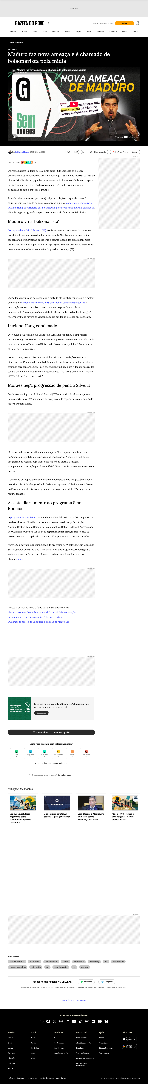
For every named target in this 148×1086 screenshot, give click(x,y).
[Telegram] (93, 1021)
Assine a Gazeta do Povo (85, 1058)
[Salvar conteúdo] (83, 152)
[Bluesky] (106, 1021)
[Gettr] (100, 1021)
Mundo (124, 31)
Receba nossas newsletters (81, 1064)
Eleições (78, 31)
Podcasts (11, 1063)
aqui (20, 559)
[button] (51, 776)
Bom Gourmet (59, 1043)
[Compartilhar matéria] (76, 152)
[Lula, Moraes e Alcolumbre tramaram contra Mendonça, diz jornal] (91, 803)
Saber (45, 31)
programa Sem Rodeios (22, 517)
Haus (55, 1038)
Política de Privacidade (16, 1078)
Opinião (33, 1043)
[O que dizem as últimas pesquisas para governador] (57, 803)
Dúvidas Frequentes (106, 1048)
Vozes (35, 31)
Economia (100, 31)
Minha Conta (103, 1043)
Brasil (10, 1043)
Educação (11, 1058)
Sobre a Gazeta (81, 1038)
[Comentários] (68, 152)
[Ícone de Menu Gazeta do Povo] (10, 23)
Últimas (24, 31)
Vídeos (135, 31)
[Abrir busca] (49, 23)
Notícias (13, 31)
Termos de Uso (32, 1078)
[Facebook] (48, 1021)
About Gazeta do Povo (84, 1043)
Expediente (80, 1048)
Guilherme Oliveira (22, 152)
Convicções (35, 1048)
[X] (54, 1021)
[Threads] (87, 1021)
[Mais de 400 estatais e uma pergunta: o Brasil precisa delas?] (125, 803)
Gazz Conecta (59, 1048)
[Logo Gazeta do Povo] (29, 23)
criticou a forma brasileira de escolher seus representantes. (53, 302)
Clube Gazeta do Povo (61, 1053)
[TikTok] (80, 1021)
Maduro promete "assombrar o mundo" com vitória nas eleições (42, 612)
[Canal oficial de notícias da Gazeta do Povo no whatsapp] (41, 1021)
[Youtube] (74, 1021)
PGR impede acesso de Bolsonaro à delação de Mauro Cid (38, 621)
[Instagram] (61, 1021)
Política (67, 31)
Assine (101, 1038)
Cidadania (113, 31)
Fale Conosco (104, 1053)
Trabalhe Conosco (82, 1053)
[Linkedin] (67, 1021)
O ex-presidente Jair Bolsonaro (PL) (27, 230)
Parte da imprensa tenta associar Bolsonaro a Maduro (36, 617)
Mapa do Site (61, 1078)
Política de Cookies (47, 1078)
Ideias (89, 31)
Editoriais (55, 31)
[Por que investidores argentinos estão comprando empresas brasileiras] (23, 803)
